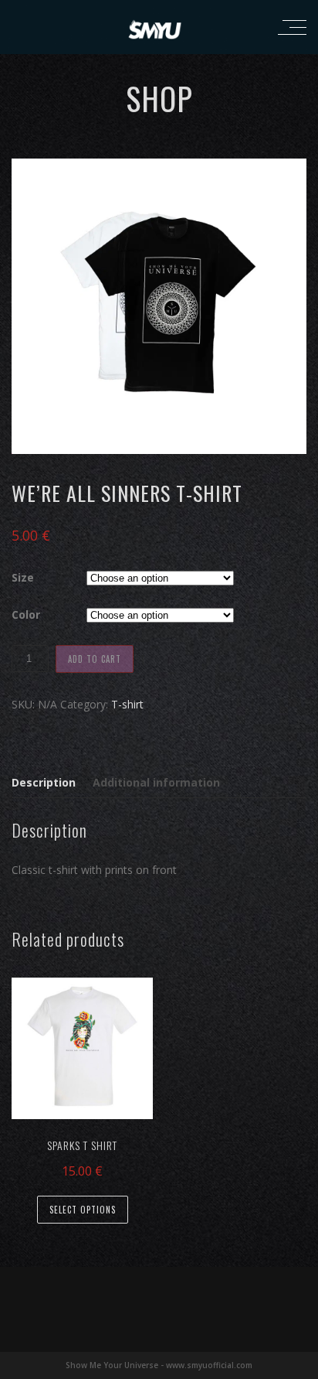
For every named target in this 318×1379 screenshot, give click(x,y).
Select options (82, 1209)
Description (44, 782)
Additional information (156, 782)
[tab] (47, 782)
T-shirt (127, 704)
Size (23, 577)
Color (26, 614)
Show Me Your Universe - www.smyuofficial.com (159, 1365)
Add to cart (94, 659)
